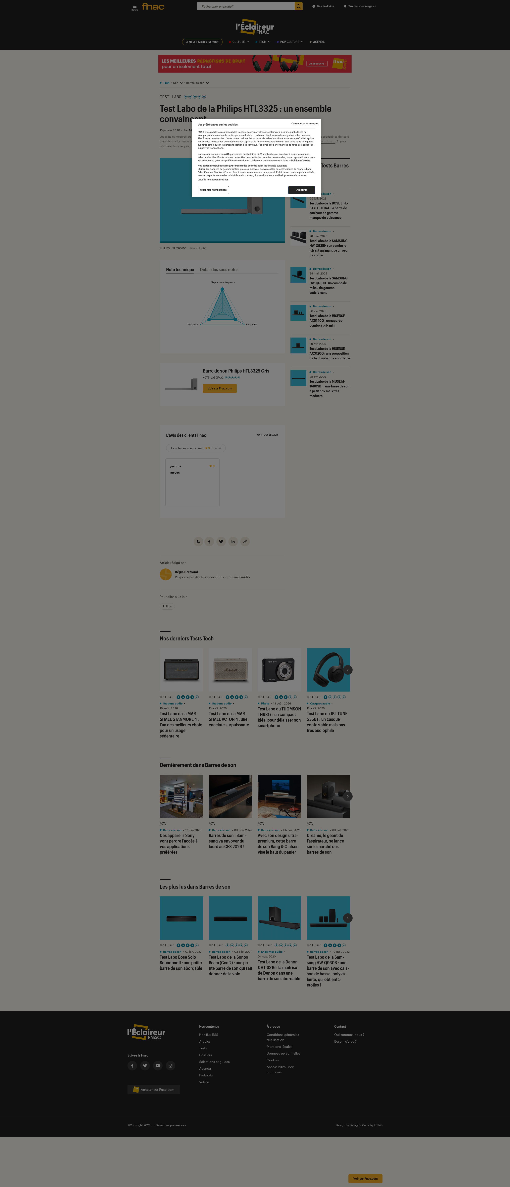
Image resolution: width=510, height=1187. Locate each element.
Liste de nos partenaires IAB (213, 179)
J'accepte (301, 190)
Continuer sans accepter (304, 123)
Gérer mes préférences (213, 190)
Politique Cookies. (301, 160)
